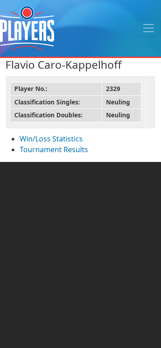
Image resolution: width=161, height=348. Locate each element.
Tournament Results (54, 149)
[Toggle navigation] (148, 28)
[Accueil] (27, 28)
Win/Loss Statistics (51, 139)
